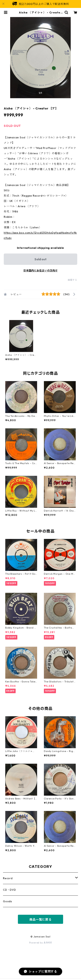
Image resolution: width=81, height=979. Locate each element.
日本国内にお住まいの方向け (40, 270)
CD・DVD (9, 889)
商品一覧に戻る (40, 919)
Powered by (36, 942)
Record (8, 878)
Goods (7, 901)
